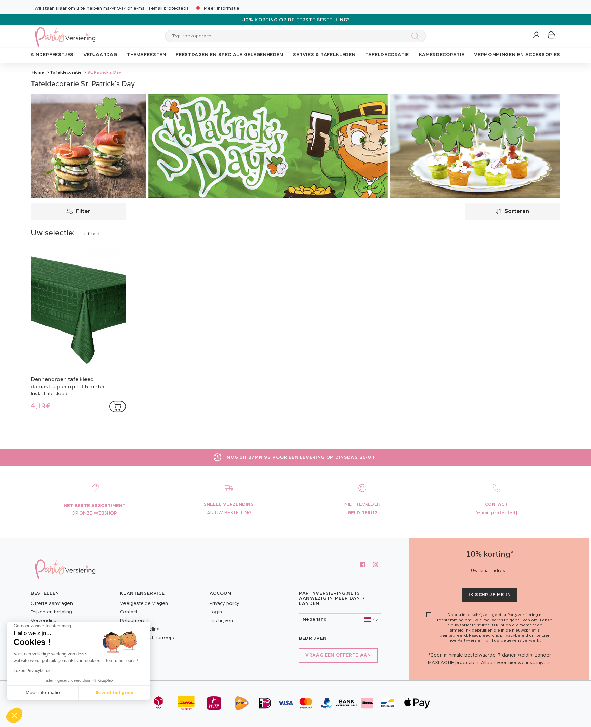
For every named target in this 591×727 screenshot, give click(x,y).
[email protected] (168, 8)
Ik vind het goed (115, 692)
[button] (536, 35)
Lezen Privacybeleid (33, 670)
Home (38, 72)
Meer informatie (221, 8)
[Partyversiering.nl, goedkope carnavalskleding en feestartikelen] (65, 32)
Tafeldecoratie (66, 72)
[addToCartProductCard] (117, 406)
